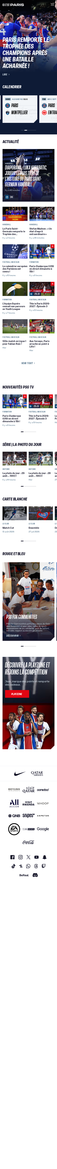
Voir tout (27, 363)
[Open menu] (52, 4)
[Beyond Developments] (14, 789)
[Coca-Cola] (29, 842)
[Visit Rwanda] (29, 803)
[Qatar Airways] (37, 773)
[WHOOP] (43, 803)
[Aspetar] (43, 816)
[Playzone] (17, 694)
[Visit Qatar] (29, 789)
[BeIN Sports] (29, 829)
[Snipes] (29, 816)
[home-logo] (13, 4)
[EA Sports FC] (14, 829)
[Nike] (20, 773)
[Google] (43, 829)
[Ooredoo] (43, 789)
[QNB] (14, 816)
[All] (14, 803)
